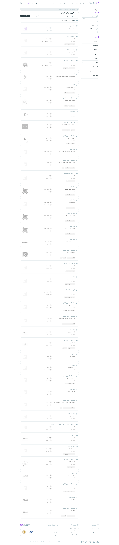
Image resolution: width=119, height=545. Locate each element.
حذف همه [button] (84, 10)
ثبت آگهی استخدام (25, 16)
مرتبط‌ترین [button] (69, 16)
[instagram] (82, 542)
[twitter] (86, 542)
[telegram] (90, 542)
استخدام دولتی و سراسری (92, 535)
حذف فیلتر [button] (84, 19)
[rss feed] (97, 542)
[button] (90, 21)
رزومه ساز (66, 3)
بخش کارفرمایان (35, 3)
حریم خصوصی (54, 535)
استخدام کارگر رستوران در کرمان (70, 13)
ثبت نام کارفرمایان (73, 533)
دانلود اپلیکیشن (54, 533)
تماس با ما (55, 531)
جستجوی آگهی (83, 3)
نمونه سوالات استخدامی (93, 533)
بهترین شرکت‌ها (59, 3)
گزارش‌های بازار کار (73, 535)
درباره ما (55, 528)
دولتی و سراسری (75, 3)
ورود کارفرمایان (74, 531)
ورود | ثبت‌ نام (24, 3)
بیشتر (53, 3)
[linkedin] (94, 542)
